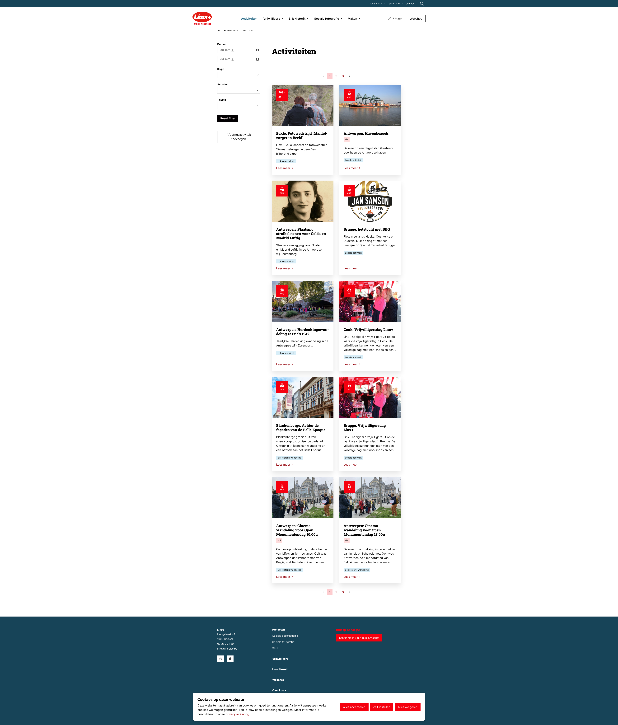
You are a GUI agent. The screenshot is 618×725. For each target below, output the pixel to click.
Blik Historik (297, 18)
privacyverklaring (237, 714)
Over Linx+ (376, 3)
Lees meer (283, 168)
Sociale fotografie (326, 18)
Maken (352, 18)
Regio (220, 69)
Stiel (275, 648)
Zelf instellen (381, 707)
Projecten (278, 629)
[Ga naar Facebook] (230, 658)
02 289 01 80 (225, 643)
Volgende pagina (349, 76)
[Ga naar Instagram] (220, 658)
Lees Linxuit (394, 3)
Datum (221, 44)
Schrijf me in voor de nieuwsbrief (359, 637)
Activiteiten (249, 18)
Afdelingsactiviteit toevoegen (239, 137)
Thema (221, 99)
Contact (410, 3)
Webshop (416, 18)
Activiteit (222, 84)
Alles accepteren (354, 707)
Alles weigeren (407, 707)
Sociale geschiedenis (285, 635)
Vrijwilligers (271, 18)
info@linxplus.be (227, 648)
